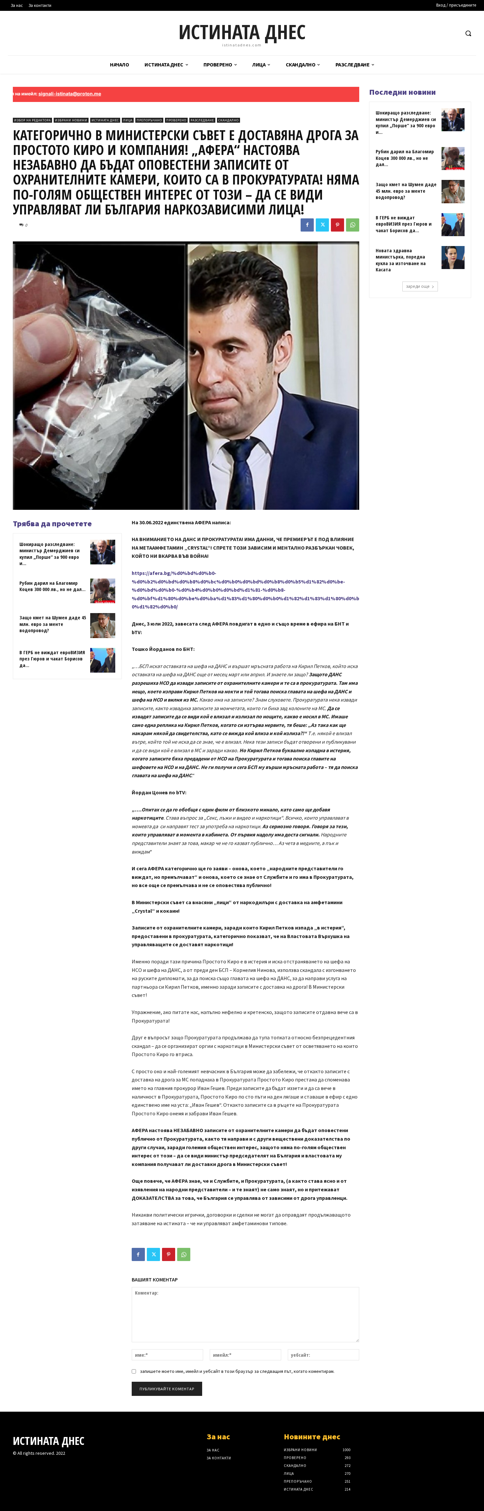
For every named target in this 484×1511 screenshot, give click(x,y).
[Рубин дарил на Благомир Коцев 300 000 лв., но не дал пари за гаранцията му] (102, 591)
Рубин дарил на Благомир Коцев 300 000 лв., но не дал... (52, 586)
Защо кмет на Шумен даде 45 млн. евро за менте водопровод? (52, 623)
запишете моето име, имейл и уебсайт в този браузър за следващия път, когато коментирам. (237, 1371)
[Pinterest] (337, 225)
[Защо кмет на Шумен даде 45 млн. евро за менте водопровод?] (102, 625)
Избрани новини (71, 120)
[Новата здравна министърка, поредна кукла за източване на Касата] (453, 257)
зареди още (418, 286)
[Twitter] (322, 225)
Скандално (228, 120)
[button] (468, 33)
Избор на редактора (32, 120)
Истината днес (105, 120)
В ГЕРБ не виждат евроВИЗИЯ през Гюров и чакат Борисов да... (52, 658)
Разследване (202, 120)
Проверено (176, 120)
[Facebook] (307, 225)
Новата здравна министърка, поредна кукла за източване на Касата (401, 260)
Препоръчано (149, 120)
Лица (127, 120)
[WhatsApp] (352, 225)
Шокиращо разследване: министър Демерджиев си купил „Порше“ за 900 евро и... (49, 554)
